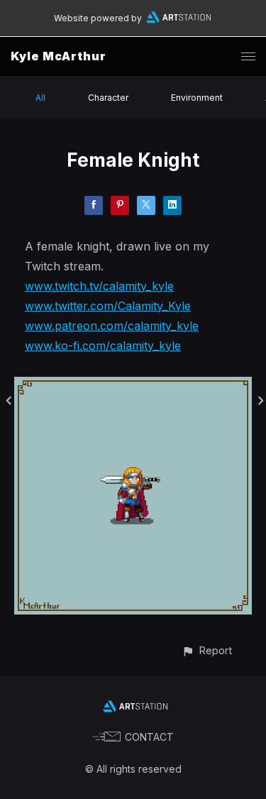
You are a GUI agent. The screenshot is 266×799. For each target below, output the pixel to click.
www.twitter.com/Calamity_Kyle (108, 306)
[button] (207, 650)
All (40, 97)
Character (108, 97)
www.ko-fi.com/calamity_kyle (103, 345)
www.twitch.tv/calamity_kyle (99, 286)
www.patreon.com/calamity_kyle (112, 326)
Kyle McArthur (58, 56)
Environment (197, 97)
